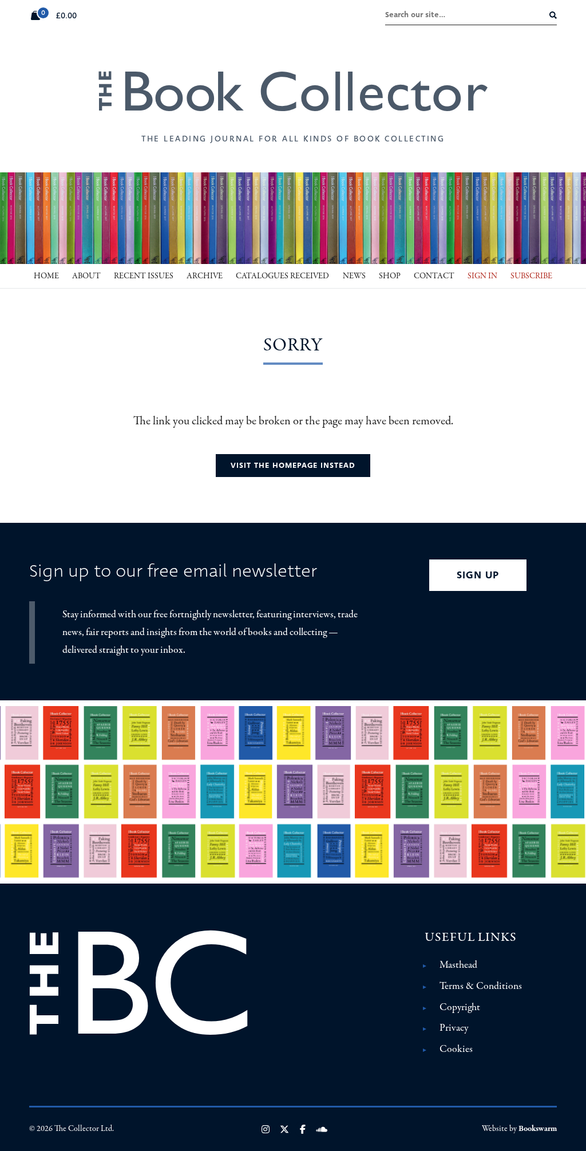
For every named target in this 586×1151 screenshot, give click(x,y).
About (86, 276)
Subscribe (531, 276)
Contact (434, 276)
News (354, 276)
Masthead (458, 965)
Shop (390, 276)
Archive (205, 276)
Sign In (482, 276)
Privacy (454, 1028)
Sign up (478, 574)
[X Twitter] (284, 1129)
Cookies (456, 1049)
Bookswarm (537, 1129)
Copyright (460, 1007)
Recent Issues (143, 276)
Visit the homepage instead (293, 465)
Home (46, 276)
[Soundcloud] (322, 1129)
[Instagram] (266, 1129)
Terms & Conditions (481, 986)
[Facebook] (303, 1129)
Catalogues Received (282, 276)
